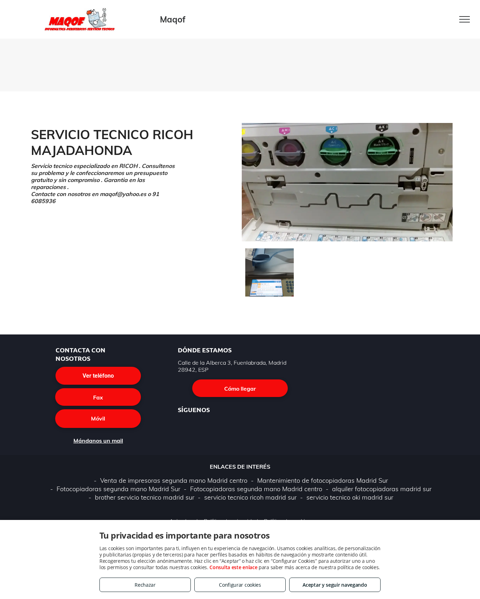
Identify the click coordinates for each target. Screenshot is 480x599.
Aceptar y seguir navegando (335, 584)
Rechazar (145, 584)
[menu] (464, 19)
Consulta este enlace (233, 567)
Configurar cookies (240, 584)
